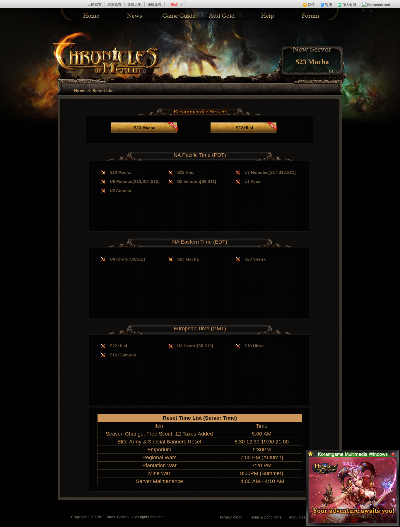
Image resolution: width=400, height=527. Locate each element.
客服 (328, 5)
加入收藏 (349, 5)
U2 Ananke (120, 190)
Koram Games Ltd (120, 517)
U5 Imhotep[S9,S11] (196, 181)
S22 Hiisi (244, 127)
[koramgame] (21, 4)
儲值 (311, 5)
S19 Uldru (254, 346)
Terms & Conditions (265, 517)
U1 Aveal (253, 181)
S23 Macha (312, 62)
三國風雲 (95, 4)
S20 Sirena (255, 259)
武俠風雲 (114, 4)
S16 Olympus (123, 355)
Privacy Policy (231, 517)
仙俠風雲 (154, 4)
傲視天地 (134, 4)
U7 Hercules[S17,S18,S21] (270, 172)
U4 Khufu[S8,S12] (127, 259)
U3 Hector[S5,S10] (195, 346)
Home (80, 90)
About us (296, 517)
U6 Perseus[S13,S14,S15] (135, 181)
